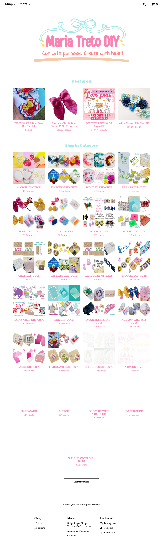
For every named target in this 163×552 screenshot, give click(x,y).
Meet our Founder (78, 531)
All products (81, 482)
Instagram (110, 524)
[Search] (144, 4)
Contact (71, 536)
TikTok (108, 528)
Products (40, 528)
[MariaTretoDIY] (81, 44)
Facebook (110, 533)
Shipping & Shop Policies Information (79, 525)
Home (38, 524)
